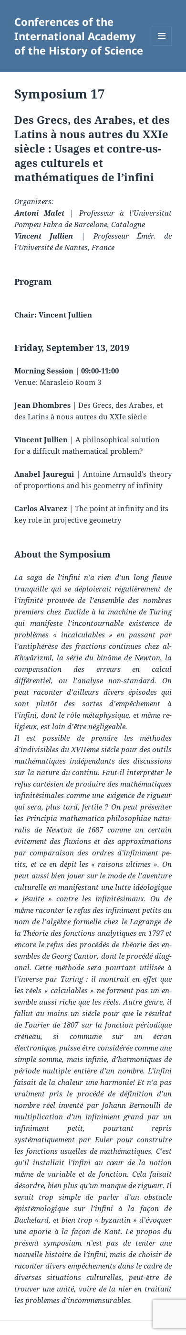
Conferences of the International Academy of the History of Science (78, 35)
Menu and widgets (162, 45)
